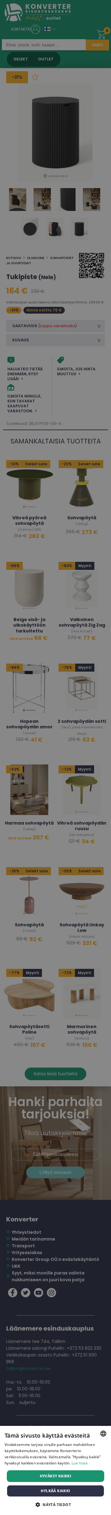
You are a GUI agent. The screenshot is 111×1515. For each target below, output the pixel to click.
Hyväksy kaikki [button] (56, 1476)
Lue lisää (80, 1463)
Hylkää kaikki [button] (55, 1490)
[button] (55, 1504)
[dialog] (55, 1470)
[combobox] (103, 1434)
